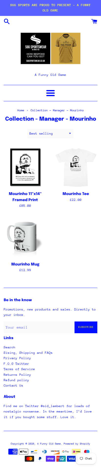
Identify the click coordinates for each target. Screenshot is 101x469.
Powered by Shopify (77, 443)
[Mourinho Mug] (25, 237)
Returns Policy (17, 375)
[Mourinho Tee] (75, 167)
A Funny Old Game (49, 443)
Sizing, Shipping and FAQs (28, 353)
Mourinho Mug (25, 264)
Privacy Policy (17, 358)
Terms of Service (19, 369)
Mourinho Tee (76, 194)
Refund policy (16, 380)
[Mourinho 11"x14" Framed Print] (25, 167)
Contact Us (13, 385)
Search (9, 347)
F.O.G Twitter (16, 364)
